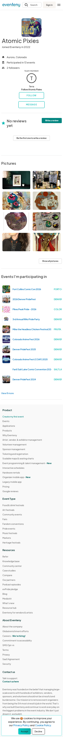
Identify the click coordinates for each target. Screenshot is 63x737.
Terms (5, 649)
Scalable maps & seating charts (18, 458)
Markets (6, 537)
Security (6, 663)
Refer (5, 556)
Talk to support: (10, 680)
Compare (7, 575)
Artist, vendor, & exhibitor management (22, 439)
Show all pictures (50, 261)
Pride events (8, 528)
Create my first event (13, 416)
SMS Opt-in (8, 645)
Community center (12, 566)
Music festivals (9, 533)
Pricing (5, 486)
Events (5, 421)
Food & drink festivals (13, 505)
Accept (24, 731)
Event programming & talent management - (27, 463)
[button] (32, 5)
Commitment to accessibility (17, 640)
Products (7, 430)
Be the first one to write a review (31, 138)
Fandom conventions (13, 524)
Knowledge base (11, 561)
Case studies (9, 570)
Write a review (51, 120)
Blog (4, 593)
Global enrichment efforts (15, 631)
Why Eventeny (9, 435)
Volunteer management (14, 444)
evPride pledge (10, 589)
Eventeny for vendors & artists (17, 612)
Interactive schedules (13, 467)
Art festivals (8, 510)
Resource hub (9, 607)
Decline (38, 731)
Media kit (7, 598)
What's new (8, 603)
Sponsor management (13, 449)
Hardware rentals (11, 472)
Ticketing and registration (15, 454)
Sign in (49, 4)
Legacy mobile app (12, 481)
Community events (12, 514)
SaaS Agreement (11, 659)
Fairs (4, 519)
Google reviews (10, 491)
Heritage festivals (11, 542)
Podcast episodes (11, 584)
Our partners (8, 580)
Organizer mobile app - (16, 477)
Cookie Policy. (43, 725)
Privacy (6, 654)
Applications (8, 425)
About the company (12, 626)
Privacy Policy (21, 725)
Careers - (14, 636)
